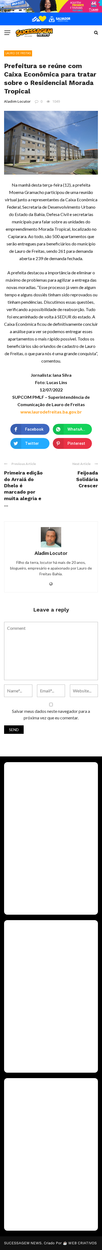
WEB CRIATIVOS (82, 1243)
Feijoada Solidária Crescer (87, 479)
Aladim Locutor (17, 101)
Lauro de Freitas (18, 53)
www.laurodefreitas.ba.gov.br (51, 411)
